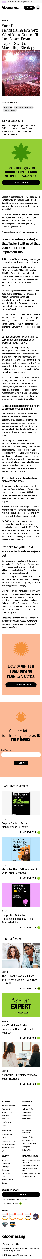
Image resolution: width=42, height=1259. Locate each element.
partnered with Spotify (12, 429)
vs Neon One (26, 1112)
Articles (4, 1138)
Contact (5, 1183)
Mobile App (6, 1119)
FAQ (3, 1151)
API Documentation (29, 1144)
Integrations (6, 1122)
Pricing (4, 1125)
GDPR (18, 1251)
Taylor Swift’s (7, 200)
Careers (4, 1177)
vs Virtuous (26, 1106)
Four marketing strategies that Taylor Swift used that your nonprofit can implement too (18, 127)
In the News (6, 1173)
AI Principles (6, 1167)
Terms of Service (21, 1248)
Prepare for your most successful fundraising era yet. (16, 133)
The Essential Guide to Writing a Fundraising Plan (30, 1168)
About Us (5, 1160)
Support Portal (27, 1137)
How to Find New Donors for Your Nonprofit (31, 1175)
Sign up (22, 763)
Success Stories (7, 1135)
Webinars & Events (8, 1141)
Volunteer (5, 1116)
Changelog (26, 1147)
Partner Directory (8, 1148)
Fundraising (6, 1109)
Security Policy (7, 1248)
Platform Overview (8, 1106)
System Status (27, 1140)
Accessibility (8, 1251)
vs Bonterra (26, 1116)
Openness (5, 1170)
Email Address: (6, 750)
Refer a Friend (27, 1150)
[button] (37, 7)
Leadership (6, 1164)
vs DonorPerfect (28, 1109)
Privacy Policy (34, 1248)
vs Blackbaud (27, 1119)
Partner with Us (7, 1180)
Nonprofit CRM (7, 1112)
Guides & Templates (9, 1144)
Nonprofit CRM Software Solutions (31, 1161)
